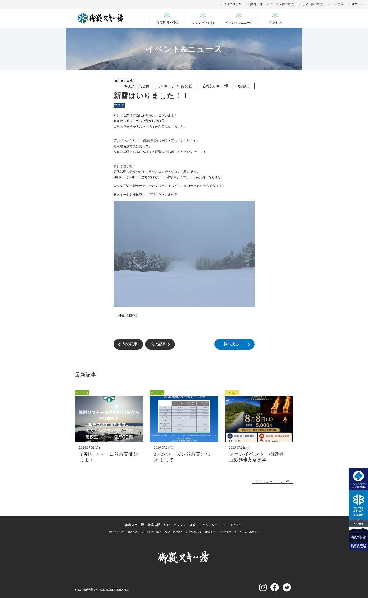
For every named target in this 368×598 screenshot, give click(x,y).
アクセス (275, 22)
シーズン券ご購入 (282, 4)
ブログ (119, 105)
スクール (357, 4)
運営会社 (210, 532)
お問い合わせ (193, 532)
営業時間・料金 (167, 22)
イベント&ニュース (239, 22)
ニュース (82, 393)
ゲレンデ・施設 (203, 22)
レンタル (337, 4)
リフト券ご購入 (312, 4)
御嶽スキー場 (134, 525)
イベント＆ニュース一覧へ (272, 482)
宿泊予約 (256, 4)
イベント (231, 393)
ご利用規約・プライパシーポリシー (238, 532)
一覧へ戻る (237, 344)
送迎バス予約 (233, 4)
